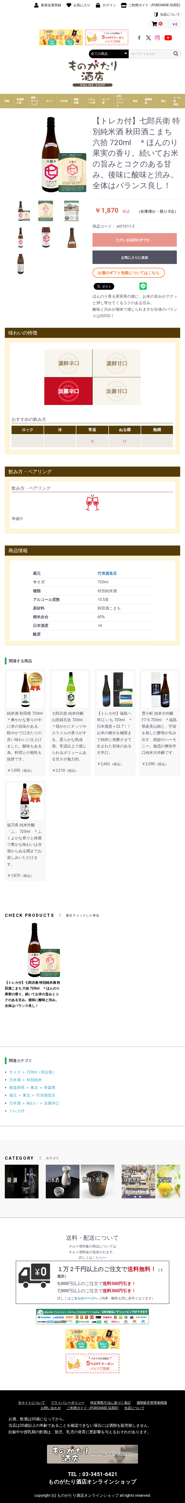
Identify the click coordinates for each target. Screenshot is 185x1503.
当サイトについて (31, 1403)
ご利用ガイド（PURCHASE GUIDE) (93, 1408)
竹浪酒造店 (107, 573)
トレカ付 (17, 1111)
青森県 (49, 1087)
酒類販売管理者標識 (152, 1403)
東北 (34, 1087)
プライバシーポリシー (68, 1403)
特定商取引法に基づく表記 (110, 1403)
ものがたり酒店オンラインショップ (92, 1482)
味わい (32, 1103)
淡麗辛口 (51, 1103)
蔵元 (13, 1095)
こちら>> (99, 1257)
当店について (134, 1408)
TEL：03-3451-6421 (93, 1474)
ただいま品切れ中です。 (134, 240)
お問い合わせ (51, 1408)
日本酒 (15, 1080)
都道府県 (17, 1087)
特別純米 (34, 1080)
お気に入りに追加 (134, 257)
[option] (49, 154)
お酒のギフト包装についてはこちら (128, 272)
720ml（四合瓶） (41, 1072)
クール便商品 (177, 101)
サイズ (15, 1072)
